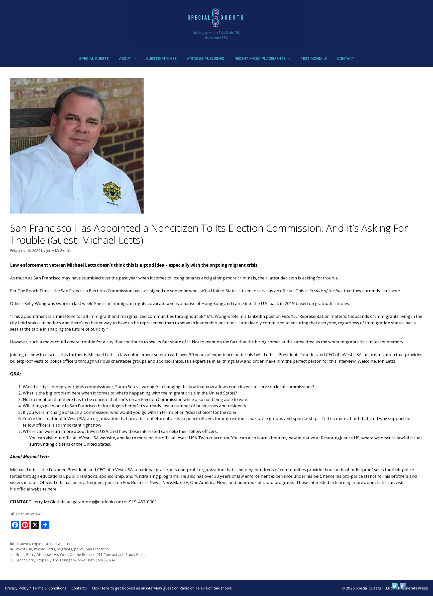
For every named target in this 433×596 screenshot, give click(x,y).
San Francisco (97, 549)
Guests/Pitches (161, 58)
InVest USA (74, 418)
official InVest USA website (89, 438)
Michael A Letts (57, 543)
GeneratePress (414, 587)
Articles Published (205, 58)
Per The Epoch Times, (31, 290)
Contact (345, 58)
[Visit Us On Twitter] (394, 588)
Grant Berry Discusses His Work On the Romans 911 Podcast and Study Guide (81, 554)
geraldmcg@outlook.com (98, 502)
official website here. (37, 489)
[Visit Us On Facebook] (403, 588)
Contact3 (79, 587)
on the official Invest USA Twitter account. (189, 438)
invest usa (24, 549)
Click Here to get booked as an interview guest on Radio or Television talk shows (162, 587)
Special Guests (94, 58)
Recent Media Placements (260, 58)
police (79, 549)
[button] (127, 58)
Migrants (64, 549)
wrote (233, 316)
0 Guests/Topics (29, 543)
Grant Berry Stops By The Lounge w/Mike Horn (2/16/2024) (65, 560)
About (125, 58)
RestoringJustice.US (340, 438)
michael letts (44, 549)
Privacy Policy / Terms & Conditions (35, 587)
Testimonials (314, 58)
